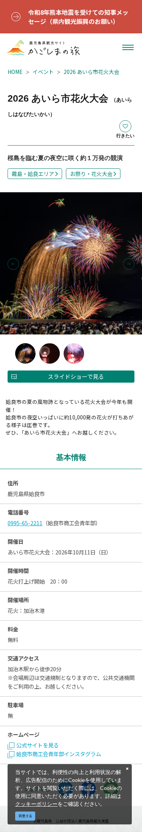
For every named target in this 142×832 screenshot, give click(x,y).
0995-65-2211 (25, 523)
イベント (43, 71)
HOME (15, 71)
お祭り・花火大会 (91, 173)
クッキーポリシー (36, 804)
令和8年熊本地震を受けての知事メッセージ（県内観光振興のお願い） (78, 17)
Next (128, 264)
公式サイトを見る (37, 745)
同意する (25, 815)
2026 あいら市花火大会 (91, 71)
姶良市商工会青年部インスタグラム (58, 754)
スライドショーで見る (76, 376)
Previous (13, 264)
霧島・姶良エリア (33, 173)
